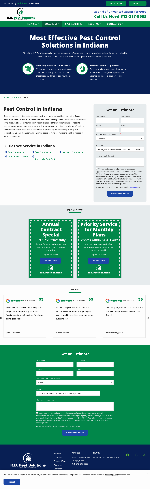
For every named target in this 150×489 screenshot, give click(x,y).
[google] (136, 455)
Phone (98, 125)
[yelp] (144, 455)
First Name (100, 116)
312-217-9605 (82, 464)
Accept (12, 482)
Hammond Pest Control (72, 152)
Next (147, 318)
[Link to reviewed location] (25, 301)
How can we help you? (105, 156)
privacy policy (134, 187)
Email (123, 125)
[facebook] (127, 455)
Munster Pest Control (18, 156)
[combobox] (120, 138)
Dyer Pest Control (16, 152)
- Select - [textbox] (101, 138)
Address (99, 145)
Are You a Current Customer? (108, 134)
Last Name (125, 116)
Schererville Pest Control (46, 159)
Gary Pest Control (43, 152)
